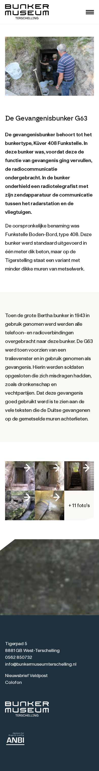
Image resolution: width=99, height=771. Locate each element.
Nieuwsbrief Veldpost (26, 675)
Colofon (13, 682)
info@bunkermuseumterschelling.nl (40, 664)
